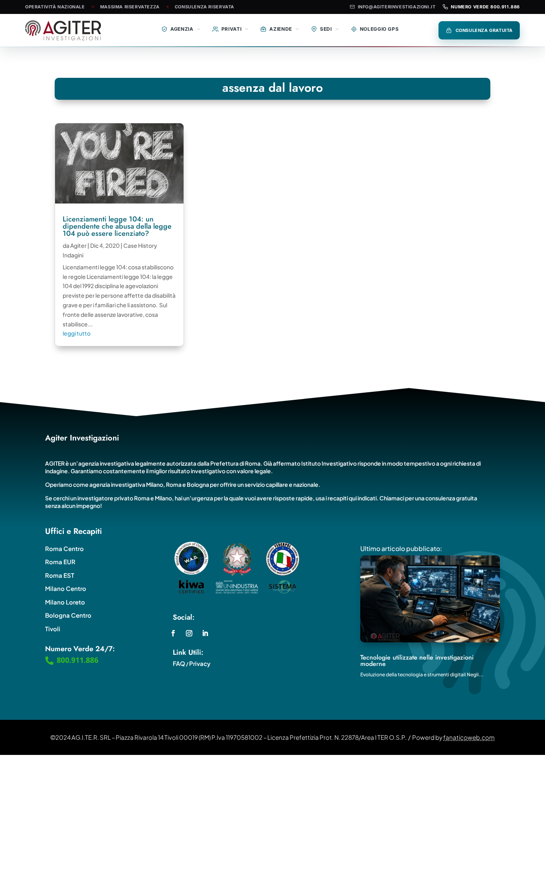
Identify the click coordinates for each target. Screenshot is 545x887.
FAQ (179, 663)
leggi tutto (77, 333)
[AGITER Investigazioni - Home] (70, 30)
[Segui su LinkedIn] (205, 633)
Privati (231, 29)
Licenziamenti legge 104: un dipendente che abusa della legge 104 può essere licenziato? (117, 226)
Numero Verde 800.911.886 (485, 7)
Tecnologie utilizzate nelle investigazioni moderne (417, 660)
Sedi (326, 29)
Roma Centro (64, 548)
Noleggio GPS (379, 29)
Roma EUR (60, 561)
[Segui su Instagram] (189, 633)
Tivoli (52, 628)
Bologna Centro (68, 615)
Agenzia (182, 29)
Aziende (280, 29)
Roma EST (59, 575)
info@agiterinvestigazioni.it (397, 7)
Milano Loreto (65, 602)
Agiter (78, 245)
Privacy (200, 663)
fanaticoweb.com (469, 737)
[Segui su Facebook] (173, 633)
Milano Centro (65, 588)
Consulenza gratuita (484, 30)
